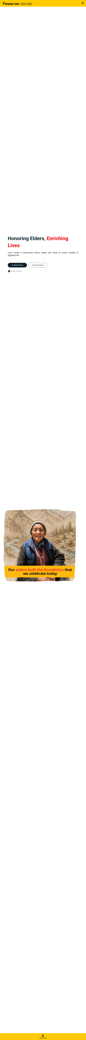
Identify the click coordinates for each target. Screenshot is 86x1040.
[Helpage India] (18, 3)
